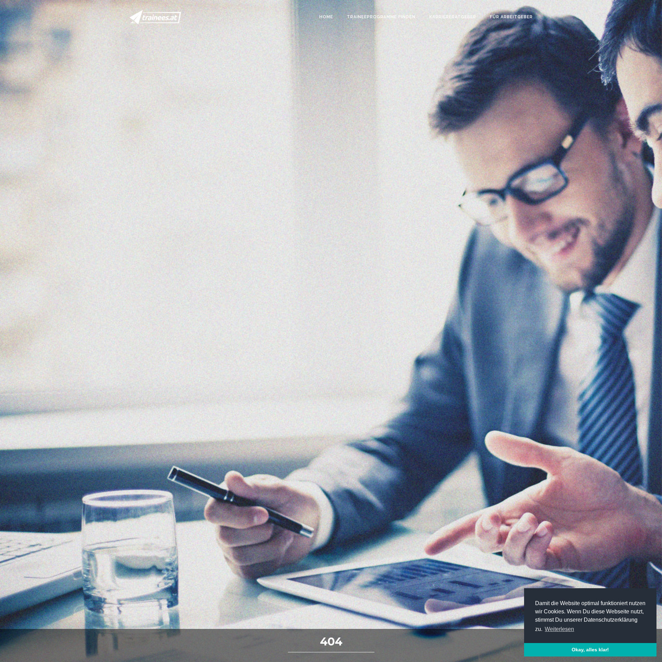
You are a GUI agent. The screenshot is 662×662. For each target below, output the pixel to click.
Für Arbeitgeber (511, 16)
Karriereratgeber (452, 16)
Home (326, 16)
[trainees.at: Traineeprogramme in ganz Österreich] (155, 17)
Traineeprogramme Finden (381, 16)
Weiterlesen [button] (559, 629)
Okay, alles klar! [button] (590, 649)
